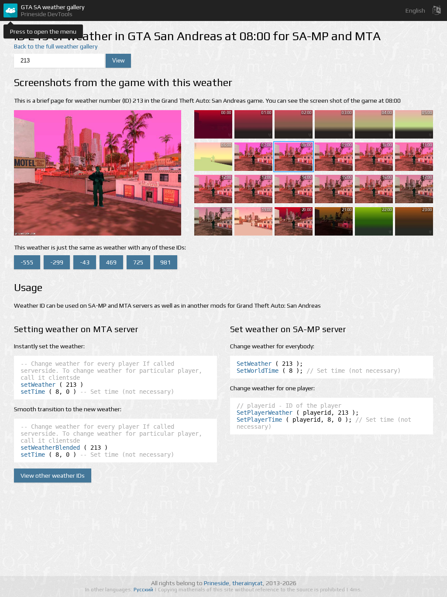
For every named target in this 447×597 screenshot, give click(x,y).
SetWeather (254, 363)
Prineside (216, 583)
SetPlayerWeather (264, 412)
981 (165, 262)
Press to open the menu (43, 31)
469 (111, 262)
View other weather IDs (53, 475)
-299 (56, 262)
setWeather (38, 384)
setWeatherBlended (50, 447)
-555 (27, 262)
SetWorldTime (258, 370)
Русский (144, 590)
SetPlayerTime (259, 419)
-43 (84, 262)
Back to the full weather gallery (55, 46)
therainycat (247, 583)
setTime (33, 391)
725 (138, 262)
